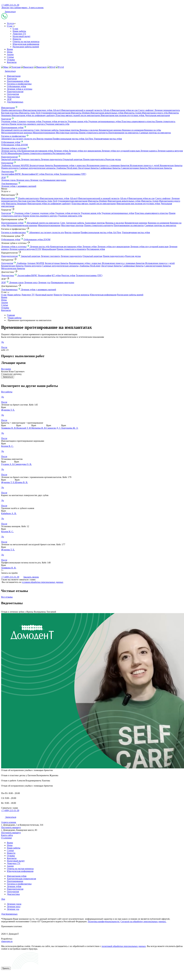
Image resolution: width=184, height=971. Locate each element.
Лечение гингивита (50, 256)
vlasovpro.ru (7, 941)
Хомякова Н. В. (8, 428)
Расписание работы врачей (26, 46)
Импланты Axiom (150, 201)
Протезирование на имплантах (129, 225)
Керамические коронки (136, 223)
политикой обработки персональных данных (124, 946)
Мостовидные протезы (72, 225)
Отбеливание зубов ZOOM (37, 239)
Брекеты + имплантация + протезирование (22, 423)
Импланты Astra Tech (46, 201)
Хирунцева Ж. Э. (69, 428)
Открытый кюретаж (92, 256)
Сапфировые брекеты (133, 266)
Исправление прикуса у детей (160, 263)
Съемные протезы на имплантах (160, 225)
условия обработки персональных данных (42, 582)
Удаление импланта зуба (70, 216)
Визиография (44, 275)
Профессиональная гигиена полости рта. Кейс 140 (26, 562)
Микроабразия (49, 249)
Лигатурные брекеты (111, 266)
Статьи (10, 57)
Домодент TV (19, 33)
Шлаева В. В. (21, 482)
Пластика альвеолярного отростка (151, 213)
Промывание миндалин (62, 282)
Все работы (6, 392)
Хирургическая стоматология (21, 878)
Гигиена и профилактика (19, 84)
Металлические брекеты (13, 268)
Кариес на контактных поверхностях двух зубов (24, 495)
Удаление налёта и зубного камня (17, 508)
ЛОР (9, 99)
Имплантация (13, 76)
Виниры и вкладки (114, 223)
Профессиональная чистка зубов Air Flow (100, 232)
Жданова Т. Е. (8, 410)
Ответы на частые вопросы (26, 41)
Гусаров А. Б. (7, 464)
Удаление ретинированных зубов (117, 213)
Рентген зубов (68, 275)
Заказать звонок (31, 577)
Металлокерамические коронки (21, 225)
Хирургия (12, 78)
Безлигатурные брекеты (56, 263)
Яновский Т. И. (23, 428)
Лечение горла (16, 282)
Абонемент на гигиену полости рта (46, 232)
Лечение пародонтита (71, 256)
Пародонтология (15, 91)
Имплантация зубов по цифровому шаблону (49, 203)
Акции (10, 54)
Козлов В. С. (7, 446)
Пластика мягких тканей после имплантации (93, 203)
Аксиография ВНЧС (27, 275)
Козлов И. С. (7, 531)
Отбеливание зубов (16, 86)
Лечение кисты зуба (40, 246)
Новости (17, 39)
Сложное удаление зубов (42, 213)
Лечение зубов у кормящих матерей (38, 289)
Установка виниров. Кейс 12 (15, 526)
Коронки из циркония (158, 223)
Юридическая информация (26, 44)
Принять (5, 968)
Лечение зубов (89, 246)
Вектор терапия (72, 232)
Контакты (12, 62)
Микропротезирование (49, 225)
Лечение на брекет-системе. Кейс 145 (19, 404)
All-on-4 (124, 198)
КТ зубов (56, 275)
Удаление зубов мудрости (67, 213)
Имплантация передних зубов (54, 198)
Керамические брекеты (12, 266)
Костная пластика (27, 201)
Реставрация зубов (96, 249)
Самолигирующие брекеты (157, 266)
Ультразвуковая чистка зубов (136, 232)
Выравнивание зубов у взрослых (85, 263)
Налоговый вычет (21, 36)
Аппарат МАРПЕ (35, 263)
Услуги (10, 23)
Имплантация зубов (16, 876)
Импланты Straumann (16, 203)
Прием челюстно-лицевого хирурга (39, 216)
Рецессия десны (133, 256)
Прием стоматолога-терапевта (71, 249)
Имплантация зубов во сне (141, 198)
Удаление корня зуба (91, 213)
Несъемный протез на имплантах (43, 223)
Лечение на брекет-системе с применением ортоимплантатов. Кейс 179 (36, 477)
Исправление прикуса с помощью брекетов (123, 263)
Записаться (10, 11)
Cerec (62, 223)
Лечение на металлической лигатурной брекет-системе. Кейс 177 (33, 544)
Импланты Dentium (97, 201)
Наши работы (19, 31)
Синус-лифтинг (163, 198)
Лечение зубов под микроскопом (113, 246)
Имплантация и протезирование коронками (22, 441)
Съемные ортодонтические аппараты (60, 266)
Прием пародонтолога (114, 256)
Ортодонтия (13, 94)
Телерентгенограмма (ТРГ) (89, 275)
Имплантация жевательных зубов (124, 201)
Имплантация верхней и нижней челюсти (98, 198)
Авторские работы (75, 223)
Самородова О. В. (23, 464)
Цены (10, 52)
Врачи (10, 49)
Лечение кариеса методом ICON (25, 249)
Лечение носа (31, 282)
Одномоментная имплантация (72, 201)
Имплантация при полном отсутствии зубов (138, 203)
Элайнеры (22, 263)
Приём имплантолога (28, 198)
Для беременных (15, 102)
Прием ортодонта (33, 266)
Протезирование (15, 881)
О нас (10, 26)
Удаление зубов (22, 213)
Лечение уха (44, 282)
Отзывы (11, 59)
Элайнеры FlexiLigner (89, 266)
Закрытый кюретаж (30, 256)
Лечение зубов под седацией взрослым (149, 246)
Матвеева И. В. (38, 428)
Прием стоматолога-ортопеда (98, 225)
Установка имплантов (12, 459)
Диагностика (13, 96)
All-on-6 (74, 198)
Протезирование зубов (18, 81)
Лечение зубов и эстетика (19, 89)
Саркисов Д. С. (53, 428)
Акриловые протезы (95, 223)
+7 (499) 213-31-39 (10, 5)
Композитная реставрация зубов (66, 246)
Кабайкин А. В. (9, 513)
